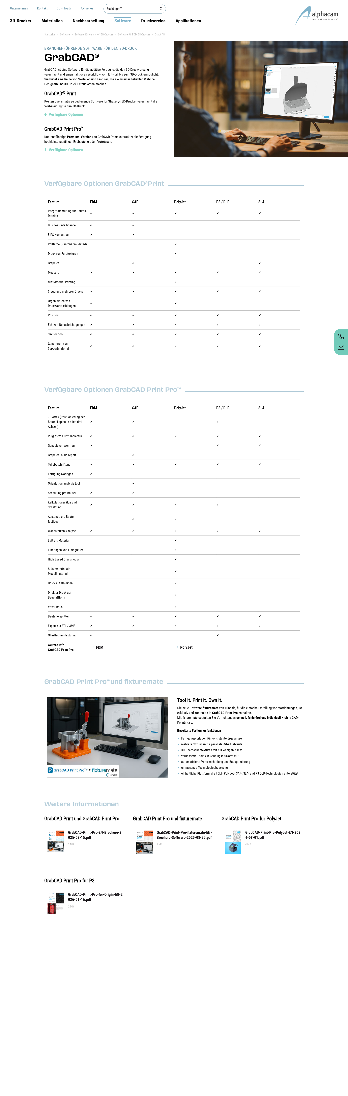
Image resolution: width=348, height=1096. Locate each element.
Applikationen (188, 21)
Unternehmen (19, 8)
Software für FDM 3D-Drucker (134, 34)
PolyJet (186, 647)
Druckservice (153, 21)
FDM (99, 647)
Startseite (49, 34)
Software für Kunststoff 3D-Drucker (94, 34)
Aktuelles (87, 8)
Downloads (64, 8)
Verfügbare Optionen (66, 114)
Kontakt (42, 8)
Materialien (52, 21)
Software (122, 21)
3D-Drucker (20, 21)
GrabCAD (160, 34)
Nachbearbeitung (88, 21)
